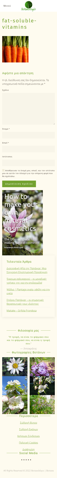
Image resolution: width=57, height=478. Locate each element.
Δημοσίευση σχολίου (19, 184)
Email (5, 143)
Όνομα (6, 129)
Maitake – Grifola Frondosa (22, 310)
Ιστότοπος (7, 157)
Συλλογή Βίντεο (28, 422)
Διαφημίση (29, 449)
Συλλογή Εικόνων (28, 429)
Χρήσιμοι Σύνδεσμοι (28, 436)
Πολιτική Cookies (28, 442)
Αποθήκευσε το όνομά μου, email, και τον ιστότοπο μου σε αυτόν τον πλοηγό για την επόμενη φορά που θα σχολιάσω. (28, 173)
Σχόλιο (5, 90)
